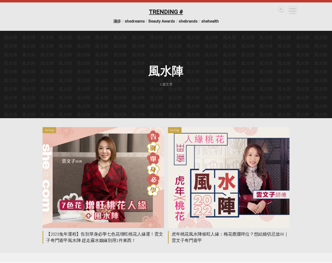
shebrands (188, 21)
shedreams (135, 21)
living (49, 130)
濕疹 (117, 21)
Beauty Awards (162, 21)
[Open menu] (292, 10)
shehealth (210, 21)
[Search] (281, 10)
